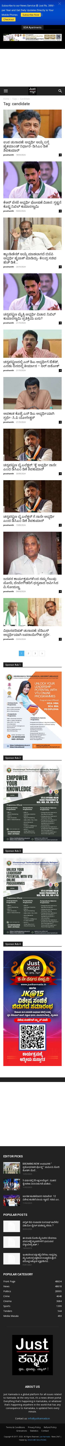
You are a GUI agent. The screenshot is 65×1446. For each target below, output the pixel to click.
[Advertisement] (32, 68)
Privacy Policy (34, 1427)
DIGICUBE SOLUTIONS (37, 1440)
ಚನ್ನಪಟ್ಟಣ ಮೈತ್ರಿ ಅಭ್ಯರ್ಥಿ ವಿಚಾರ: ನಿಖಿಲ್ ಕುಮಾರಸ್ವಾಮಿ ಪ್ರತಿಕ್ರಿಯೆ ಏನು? (29, 316)
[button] (60, 4)
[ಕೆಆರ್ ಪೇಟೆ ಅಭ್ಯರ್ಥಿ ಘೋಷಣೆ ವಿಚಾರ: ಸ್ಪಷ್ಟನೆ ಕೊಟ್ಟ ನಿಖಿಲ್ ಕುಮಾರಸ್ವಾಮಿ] (32, 179)
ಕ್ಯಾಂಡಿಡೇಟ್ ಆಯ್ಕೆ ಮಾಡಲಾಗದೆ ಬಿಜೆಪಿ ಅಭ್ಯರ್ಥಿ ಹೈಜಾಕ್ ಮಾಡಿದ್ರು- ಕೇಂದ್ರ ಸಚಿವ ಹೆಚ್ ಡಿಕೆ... (29, 258)
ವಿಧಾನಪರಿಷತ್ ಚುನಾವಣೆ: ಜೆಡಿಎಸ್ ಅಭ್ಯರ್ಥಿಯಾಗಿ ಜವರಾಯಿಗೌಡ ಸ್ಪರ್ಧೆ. (26, 633)
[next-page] (42, 653)
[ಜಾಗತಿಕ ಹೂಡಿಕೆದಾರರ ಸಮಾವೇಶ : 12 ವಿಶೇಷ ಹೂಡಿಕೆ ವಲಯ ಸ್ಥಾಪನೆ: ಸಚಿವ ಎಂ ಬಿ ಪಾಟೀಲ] (11, 1200)
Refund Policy (50, 1427)
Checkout (8, 19)
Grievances (21, 1430)
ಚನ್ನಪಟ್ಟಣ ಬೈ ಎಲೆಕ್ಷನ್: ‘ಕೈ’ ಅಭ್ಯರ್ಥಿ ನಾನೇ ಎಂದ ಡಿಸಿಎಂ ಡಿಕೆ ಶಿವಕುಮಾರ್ (29, 467)
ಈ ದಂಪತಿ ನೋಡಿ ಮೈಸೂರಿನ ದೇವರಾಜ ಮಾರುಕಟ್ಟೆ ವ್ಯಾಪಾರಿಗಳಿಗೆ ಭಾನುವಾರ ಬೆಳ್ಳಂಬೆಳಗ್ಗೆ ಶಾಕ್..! (39, 1241)
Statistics (34, 1430)
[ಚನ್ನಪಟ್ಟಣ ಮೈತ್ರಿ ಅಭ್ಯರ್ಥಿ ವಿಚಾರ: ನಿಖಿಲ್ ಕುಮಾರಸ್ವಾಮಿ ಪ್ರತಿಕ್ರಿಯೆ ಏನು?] (32, 291)
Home (6, 98)
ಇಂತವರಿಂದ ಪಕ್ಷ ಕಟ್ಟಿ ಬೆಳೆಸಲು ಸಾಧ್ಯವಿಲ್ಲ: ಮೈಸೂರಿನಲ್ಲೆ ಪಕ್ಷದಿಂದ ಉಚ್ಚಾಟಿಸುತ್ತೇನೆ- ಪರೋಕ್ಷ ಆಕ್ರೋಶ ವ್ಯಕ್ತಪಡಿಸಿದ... (40, 1258)
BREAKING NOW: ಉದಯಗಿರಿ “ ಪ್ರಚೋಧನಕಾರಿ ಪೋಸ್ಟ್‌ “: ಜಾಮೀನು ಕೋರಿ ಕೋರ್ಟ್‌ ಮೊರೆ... (41, 1167)
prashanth (8, 155)
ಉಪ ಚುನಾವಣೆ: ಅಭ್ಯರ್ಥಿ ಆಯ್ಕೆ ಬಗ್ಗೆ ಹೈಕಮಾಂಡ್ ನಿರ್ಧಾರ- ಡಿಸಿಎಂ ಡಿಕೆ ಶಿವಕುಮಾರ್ (26, 146)
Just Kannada (45, 1436)
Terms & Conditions (15, 1427)
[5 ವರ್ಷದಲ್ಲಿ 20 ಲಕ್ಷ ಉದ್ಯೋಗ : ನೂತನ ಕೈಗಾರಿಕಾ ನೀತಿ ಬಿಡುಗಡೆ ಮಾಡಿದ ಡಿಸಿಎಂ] (11, 1184)
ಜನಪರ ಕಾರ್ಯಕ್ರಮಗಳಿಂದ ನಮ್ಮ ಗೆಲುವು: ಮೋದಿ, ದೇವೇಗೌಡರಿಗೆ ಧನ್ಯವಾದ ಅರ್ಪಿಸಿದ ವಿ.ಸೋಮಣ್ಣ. (30, 583)
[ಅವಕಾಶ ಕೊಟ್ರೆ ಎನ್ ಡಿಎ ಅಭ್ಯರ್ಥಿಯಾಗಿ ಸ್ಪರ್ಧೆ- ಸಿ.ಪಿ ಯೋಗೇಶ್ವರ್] (32, 393)
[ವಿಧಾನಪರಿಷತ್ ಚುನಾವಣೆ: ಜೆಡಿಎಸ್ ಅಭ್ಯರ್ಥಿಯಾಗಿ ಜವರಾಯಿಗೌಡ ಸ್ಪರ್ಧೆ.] (32, 612)
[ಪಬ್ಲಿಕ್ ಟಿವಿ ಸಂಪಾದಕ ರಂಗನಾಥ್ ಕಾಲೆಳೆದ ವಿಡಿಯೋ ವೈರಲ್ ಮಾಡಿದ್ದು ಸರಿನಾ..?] (11, 1226)
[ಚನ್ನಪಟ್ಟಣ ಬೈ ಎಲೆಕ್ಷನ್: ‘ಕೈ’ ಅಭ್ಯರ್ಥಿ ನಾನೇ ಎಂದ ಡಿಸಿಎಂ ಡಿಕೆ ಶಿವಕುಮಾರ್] (32, 445)
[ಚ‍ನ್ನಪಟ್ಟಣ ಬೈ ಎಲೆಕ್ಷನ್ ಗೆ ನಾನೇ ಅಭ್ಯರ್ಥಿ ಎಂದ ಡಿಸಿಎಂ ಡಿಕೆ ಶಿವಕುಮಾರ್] (32, 496)
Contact (45, 1430)
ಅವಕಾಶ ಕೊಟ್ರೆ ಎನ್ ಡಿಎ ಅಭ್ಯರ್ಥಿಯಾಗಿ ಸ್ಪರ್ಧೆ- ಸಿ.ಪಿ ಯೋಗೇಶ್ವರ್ (28, 416)
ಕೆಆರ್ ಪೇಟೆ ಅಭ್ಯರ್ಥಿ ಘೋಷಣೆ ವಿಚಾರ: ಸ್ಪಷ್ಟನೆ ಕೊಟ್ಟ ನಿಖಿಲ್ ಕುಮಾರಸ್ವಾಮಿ (32, 204)
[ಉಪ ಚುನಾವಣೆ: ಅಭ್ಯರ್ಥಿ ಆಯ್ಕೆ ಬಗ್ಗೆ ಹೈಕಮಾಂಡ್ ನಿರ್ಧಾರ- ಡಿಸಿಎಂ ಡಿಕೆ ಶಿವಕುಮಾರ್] (32, 124)
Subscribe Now (30, 14)
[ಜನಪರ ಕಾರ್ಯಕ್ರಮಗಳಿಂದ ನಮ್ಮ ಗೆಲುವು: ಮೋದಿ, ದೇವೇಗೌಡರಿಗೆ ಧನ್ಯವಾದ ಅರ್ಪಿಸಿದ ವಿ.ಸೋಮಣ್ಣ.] (32, 553)
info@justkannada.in (39, 1418)
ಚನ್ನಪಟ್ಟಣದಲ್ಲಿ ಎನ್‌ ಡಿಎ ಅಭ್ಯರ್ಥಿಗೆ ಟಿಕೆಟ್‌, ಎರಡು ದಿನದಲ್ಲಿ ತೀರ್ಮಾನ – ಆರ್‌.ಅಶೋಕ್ (31, 364)
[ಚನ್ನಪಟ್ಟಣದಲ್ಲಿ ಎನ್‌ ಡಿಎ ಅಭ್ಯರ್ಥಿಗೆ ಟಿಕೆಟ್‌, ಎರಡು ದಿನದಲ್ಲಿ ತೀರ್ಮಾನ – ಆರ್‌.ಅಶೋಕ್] (32, 343)
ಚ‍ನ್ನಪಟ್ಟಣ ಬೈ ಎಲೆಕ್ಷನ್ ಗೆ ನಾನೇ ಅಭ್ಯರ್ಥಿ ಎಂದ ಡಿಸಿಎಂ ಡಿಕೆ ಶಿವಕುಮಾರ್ (28, 519)
